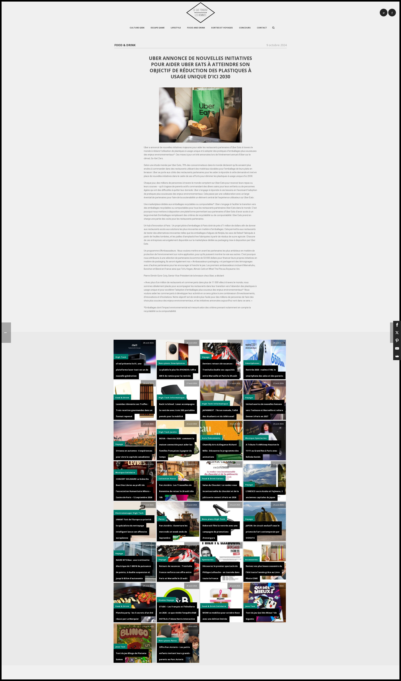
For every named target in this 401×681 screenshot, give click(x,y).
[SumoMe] (397, 356)
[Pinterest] (397, 340)
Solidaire (130, 472)
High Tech (120, 357)
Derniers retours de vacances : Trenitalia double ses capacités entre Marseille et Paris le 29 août (220, 369)
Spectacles (261, 438)
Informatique (177, 397)
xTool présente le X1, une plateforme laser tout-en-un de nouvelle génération (132, 369)
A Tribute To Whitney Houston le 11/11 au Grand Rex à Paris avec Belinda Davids (262, 450)
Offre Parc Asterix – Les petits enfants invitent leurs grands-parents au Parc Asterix (174, 653)
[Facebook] (397, 325)
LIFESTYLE (176, 27)
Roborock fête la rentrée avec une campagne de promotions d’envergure (220, 531)
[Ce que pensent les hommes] (200, 13)
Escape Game (157, 27)
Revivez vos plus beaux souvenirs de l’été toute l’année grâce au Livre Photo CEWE (264, 572)
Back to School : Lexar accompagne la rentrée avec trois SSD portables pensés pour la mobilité (177, 410)
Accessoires (251, 559)
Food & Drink (124, 45)
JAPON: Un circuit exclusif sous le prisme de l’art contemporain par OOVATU (262, 531)
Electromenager (123, 513)
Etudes (162, 600)
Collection (164, 478)
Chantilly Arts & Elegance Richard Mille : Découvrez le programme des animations (221, 450)
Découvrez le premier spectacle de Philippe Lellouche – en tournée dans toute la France (221, 572)
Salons (220, 478)
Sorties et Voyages (222, 27)
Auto (204, 438)
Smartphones (178, 363)
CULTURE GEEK (137, 27)
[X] (397, 333)
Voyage (249, 397)
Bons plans (164, 363)
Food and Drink (196, 27)
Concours (245, 27)
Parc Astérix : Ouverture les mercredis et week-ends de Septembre (173, 531)
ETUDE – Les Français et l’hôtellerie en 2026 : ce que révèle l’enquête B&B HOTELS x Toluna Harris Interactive (177, 612)
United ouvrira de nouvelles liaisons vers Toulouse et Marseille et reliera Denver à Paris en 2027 (264, 410)
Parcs (173, 478)
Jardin (173, 432)
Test (252, 606)
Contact (262, 27)
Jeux (247, 606)
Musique (250, 438)
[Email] (397, 348)
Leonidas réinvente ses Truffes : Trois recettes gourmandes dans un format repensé (134, 410)
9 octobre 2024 (276, 45)
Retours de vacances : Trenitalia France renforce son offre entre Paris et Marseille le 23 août (175, 572)
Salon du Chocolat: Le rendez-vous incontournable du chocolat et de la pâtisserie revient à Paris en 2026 (221, 491)
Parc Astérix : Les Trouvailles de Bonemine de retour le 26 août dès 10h (176, 491)
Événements (214, 438)
